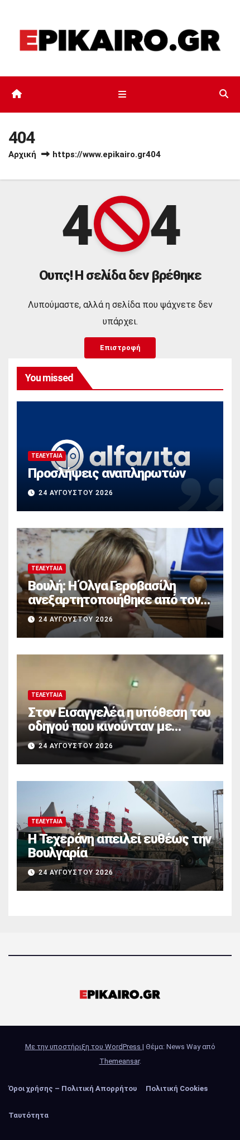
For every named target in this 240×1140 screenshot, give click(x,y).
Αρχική (22, 154)
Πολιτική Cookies (177, 1088)
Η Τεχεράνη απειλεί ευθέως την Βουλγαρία (119, 846)
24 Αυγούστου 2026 (76, 493)
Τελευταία (47, 456)
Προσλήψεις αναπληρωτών (106, 473)
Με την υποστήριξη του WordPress (83, 1046)
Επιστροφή (120, 347)
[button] (223, 94)
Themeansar (119, 1061)
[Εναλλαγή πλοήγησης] (122, 94)
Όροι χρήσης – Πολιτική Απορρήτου (72, 1088)
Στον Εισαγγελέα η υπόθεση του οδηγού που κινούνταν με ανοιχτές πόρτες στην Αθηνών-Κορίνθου (119, 733)
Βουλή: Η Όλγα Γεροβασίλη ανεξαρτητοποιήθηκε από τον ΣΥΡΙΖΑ (114, 600)
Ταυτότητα (28, 1115)
